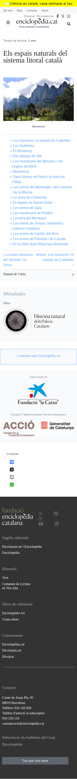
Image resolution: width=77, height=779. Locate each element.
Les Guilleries (23, 146)
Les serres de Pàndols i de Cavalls (39, 239)
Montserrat (21, 171)
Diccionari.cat (45, 16)
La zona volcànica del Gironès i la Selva (18, 260)
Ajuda (44, 10)
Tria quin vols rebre (35, 760)
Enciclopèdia (11, 552)
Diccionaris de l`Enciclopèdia (22, 546)
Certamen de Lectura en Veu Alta (16, 586)
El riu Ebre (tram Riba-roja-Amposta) (40, 244)
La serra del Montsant (29, 218)
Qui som (8, 10)
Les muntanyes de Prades (33, 213)
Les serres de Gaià (27, 208)
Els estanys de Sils (27, 156)
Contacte (32, 10)
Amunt (41, 254)
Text (5, 578)
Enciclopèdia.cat (13, 644)
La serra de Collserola (30, 197)
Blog (19, 10)
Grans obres (10, 619)
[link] (38, 275)
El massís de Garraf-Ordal (32, 202)
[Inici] (37, 21)
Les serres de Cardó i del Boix (36, 234)
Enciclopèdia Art (13, 613)
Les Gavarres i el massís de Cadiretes (42, 140)
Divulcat (29, 16)
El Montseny (22, 151)
